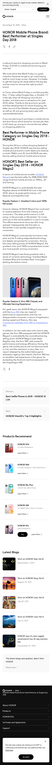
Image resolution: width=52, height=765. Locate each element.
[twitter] (4, 46)
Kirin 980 (15, 312)
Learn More (22, 453)
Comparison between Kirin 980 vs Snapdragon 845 (25, 324)
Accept (26, 757)
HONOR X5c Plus (25, 485)
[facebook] (9, 46)
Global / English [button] (10, 9)
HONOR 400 (23, 505)
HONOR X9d (23, 444)
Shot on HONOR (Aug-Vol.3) (31, 578)
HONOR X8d (23, 465)
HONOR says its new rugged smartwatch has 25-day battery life (32, 639)
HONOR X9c (23, 526)
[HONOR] (9, 691)
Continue (43, 9)
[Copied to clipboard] (15, 46)
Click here (9, 750)
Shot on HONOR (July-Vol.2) (31, 598)
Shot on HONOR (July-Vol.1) (31, 617)
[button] (23, 534)
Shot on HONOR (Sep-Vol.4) (31, 559)
